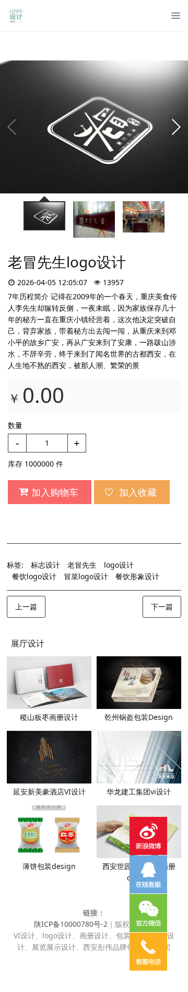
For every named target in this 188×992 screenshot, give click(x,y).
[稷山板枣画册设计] (49, 682)
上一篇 (26, 606)
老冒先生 (82, 565)
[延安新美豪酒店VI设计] (49, 757)
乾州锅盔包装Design (138, 717)
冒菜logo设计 (86, 576)
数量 (15, 425)
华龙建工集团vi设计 (139, 792)
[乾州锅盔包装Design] (139, 682)
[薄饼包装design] (49, 831)
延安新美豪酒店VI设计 (49, 792)
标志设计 (45, 565)
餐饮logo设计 (34, 576)
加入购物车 (54, 492)
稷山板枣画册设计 (49, 717)
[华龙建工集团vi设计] (139, 757)
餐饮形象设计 (137, 576)
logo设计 (119, 565)
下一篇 (162, 606)
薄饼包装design (49, 866)
